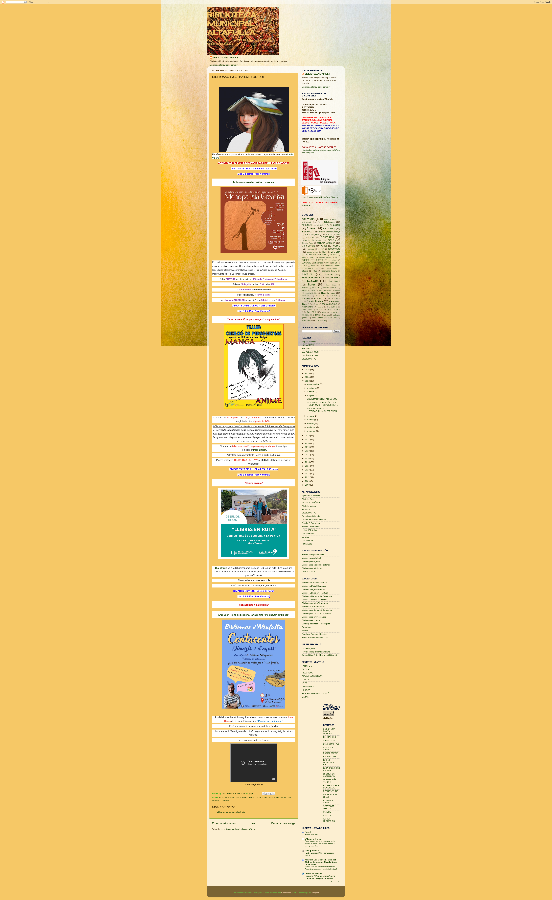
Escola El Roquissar (311, 523)
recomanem (307, 307)
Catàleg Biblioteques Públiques (316, 624)
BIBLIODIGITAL (309, 359)
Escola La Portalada (311, 527)
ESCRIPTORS (329, 757)
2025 (307, 373)
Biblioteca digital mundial (313, 555)
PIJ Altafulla (307, 544)
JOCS (315, 271)
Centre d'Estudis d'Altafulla (314, 520)
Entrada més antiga (283, 823)
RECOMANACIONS (329, 304)
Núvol (308, 832)
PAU (316, 296)
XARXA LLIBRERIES (329, 820)
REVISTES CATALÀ (328, 801)
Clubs (324, 245)
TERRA (318, 315)
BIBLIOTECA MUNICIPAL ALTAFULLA (231, 23)
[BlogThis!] (265, 793)
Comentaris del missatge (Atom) (240, 829)
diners (312, 257)
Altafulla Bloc (308, 499)
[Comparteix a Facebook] (271, 793)
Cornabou (306, 627)
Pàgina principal (309, 342)
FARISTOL (307, 666)
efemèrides (318, 263)
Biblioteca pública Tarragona (315, 603)
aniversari (306, 222)
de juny (311, 416)
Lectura (279, 797)
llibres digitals (331, 285)
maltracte (305, 288)
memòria (326, 288)
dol (336, 257)
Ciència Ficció (307, 243)
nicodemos (286, 893)
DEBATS (322, 255)
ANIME (231, 797)
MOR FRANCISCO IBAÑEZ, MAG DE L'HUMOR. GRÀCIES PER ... (322, 404)
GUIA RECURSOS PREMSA (331, 769)
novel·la (337, 290)
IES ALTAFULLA (309, 530)
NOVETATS (306, 296)
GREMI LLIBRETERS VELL (329, 762)
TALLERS (225, 801)
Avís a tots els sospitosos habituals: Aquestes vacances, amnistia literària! (321, 868)
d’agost (311, 392)
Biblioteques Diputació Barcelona (317, 610)
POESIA (318, 298)
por (329, 298)
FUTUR (304, 266)
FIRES (334, 263)
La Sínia (305, 537)
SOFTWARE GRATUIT (328, 807)
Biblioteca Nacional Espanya (328, 232)
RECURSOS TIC (330, 791)
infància (305, 271)
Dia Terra (333, 255)
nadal (313, 290)
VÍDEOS (327, 815)
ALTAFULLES (308, 509)
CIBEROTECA (308, 572)
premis (337, 298)
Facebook (272, 585)
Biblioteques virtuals (311, 620)
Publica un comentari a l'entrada (230, 812)
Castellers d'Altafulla (311, 516)
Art (328, 225)
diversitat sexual (325, 257)
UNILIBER (327, 812)
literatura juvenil (332, 277)
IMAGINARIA (308, 687)
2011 (307, 477)
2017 (307, 455)
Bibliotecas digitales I (311, 558)
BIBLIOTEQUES (312, 234)
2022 (307, 436)
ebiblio (305, 631)
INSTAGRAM (308, 345)
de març (311, 423)
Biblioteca (307, 231)
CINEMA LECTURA (326, 243)
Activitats (223, 797)
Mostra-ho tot (335, 882)
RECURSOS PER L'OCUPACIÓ (331, 786)
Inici (253, 823)
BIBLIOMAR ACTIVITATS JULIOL (322, 399)
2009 (307, 481)
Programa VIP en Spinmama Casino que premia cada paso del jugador (320, 877)
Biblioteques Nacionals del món (316, 565)
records (320, 307)
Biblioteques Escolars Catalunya (316, 613)
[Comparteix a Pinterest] (274, 793)
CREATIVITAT (329, 740)
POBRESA (306, 299)
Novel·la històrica (311, 293)
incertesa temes (331, 268)
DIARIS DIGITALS (331, 744)
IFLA (320, 266)
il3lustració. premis (332, 266)
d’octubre (311, 388)
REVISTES (319, 309)
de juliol (311, 396)
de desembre (313, 384)
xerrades (306, 320)
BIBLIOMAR (241, 797)
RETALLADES (307, 309)
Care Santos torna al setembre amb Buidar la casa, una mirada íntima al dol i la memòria (320, 843)
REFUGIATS (332, 307)
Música (304, 290)
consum (321, 249)
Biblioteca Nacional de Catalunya (317, 596)
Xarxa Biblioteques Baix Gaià (315, 638)
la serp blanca (312, 851)
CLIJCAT (306, 669)
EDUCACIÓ (306, 263)
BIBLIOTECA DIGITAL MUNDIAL (329, 731)
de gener (311, 431)
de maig (311, 420)
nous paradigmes (325, 290)
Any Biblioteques (326, 222)
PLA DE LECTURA (330, 296)
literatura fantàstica (311, 277)
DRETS (319, 260)
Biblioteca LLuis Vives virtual (315, 593)
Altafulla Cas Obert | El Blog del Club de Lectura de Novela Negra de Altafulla (321, 862)
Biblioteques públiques (312, 568)
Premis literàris (315, 301)
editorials (332, 260)
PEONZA (306, 690)
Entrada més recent (224, 823)
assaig (336, 225)
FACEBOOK (307, 348)
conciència (310, 249)
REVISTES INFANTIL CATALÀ (315, 693)
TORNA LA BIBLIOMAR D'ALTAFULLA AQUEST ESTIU (322, 410)
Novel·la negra (328, 293)
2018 (307, 451)
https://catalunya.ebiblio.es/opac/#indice (320, 197)
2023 (307, 381)
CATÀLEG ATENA (310, 355)
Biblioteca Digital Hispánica (314, 586)
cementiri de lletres (311, 240)
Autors (311, 228)
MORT (334, 288)
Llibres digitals (308, 648)
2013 (307, 470)
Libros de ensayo (313, 874)
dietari (304, 257)
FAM (327, 263)
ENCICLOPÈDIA (330, 753)
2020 (307, 443)
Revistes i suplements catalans (316, 652)
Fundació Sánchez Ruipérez (315, 634)
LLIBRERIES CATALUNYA (329, 775)
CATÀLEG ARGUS (310, 352)
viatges (327, 315)
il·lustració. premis (312, 268)
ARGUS (320, 225)
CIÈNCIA (332, 240)
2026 (307, 370)
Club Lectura (308, 245)
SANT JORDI (333, 309)
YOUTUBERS (321, 321)
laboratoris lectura (329, 271)
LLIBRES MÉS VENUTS (329, 781)
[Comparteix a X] (268, 793)
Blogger (315, 893)
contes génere (312, 252)
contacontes (261, 797)
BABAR (305, 697)
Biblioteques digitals (311, 561)
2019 (307, 447)
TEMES (334, 312)
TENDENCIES (307, 315)
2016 (307, 458)
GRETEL (306, 680)
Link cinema (307, 540)
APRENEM (307, 225)
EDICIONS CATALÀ (328, 748)
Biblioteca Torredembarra (313, 606)
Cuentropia (221, 568)
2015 (307, 462)
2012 (307, 473)
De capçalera (311, 255)
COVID (324, 252)
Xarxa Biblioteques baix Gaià (324, 318)
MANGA (216, 801)
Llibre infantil (333, 281)
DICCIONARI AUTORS (312, 676)
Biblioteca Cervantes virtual (314, 582)
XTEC (304, 683)
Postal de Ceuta (311, 834)
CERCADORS (329, 737)
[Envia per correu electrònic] (263, 793)
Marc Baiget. (260, 450)
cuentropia (264, 580)
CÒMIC (251, 797)
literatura (329, 275)
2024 (307, 377)
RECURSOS (307, 673)
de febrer (311, 427)
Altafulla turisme (309, 506)
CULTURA (335, 252)
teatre (324, 312)
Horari (313, 266)
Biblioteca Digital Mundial (313, 589)
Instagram (260, 585)
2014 (307, 466)
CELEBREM (327, 237)
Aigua (326, 219)
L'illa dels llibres (313, 839)
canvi (338, 235)
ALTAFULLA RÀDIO (311, 503)
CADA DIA (328, 235)
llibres (311, 284)
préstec (315, 304)
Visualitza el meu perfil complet (224, 65)
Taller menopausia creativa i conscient (254, 182)
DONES (271, 797)
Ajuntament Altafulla (311, 496)
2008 (307, 485)
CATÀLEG (310, 238)
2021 (307, 439)
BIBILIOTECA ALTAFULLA (225, 57)
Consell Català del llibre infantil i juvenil (319, 655)
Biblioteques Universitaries (314, 617)
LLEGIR (287, 797)
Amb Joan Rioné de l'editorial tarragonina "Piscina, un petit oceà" (254, 615)
